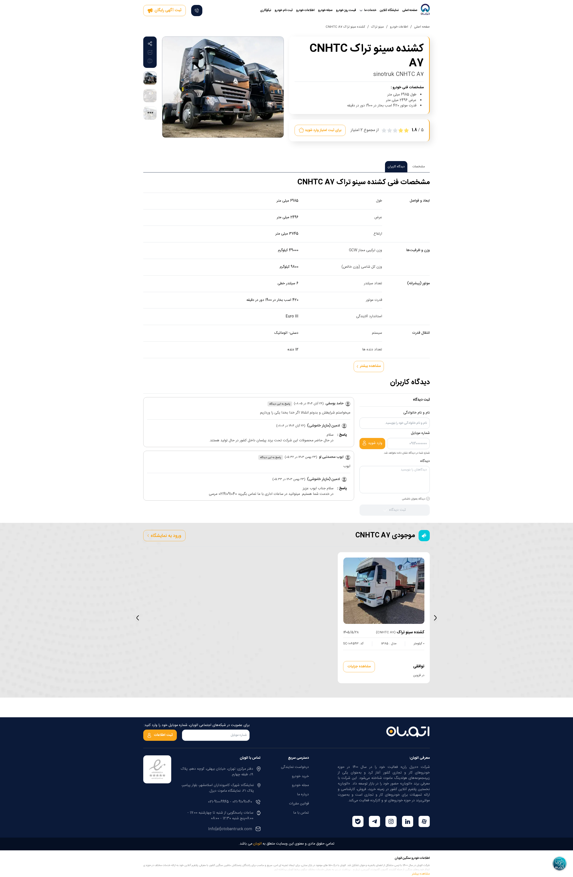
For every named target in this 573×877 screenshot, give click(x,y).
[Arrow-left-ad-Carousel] (138, 618)
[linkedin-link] (407, 821)
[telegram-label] (374, 821)
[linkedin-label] (407, 821)
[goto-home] (425, 10)
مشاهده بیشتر (421, 873)
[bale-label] (357, 821)
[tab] (418, 166)
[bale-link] (357, 821)
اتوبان (257, 844)
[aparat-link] (424, 821)
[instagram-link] (391, 821)
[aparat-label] (424, 821)
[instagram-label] (391, 821)
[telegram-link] (374, 821)
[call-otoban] (196, 10)
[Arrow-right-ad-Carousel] (435, 618)
